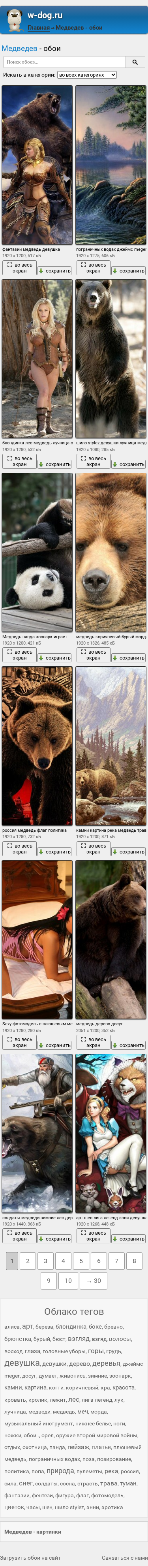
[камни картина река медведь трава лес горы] (110, 745)
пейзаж (78, 1447)
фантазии (17, 1495)
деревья (106, 1363)
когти (56, 1387)
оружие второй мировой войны (96, 1435)
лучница (15, 1411)
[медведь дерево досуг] (110, 939)
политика (16, 1471)
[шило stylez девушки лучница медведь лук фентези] (110, 358)
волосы (120, 1338)
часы (33, 1507)
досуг (29, 1375)
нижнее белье (93, 1423)
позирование (114, 1459)
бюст (59, 1339)
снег (26, 1483)
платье (101, 1447)
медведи (39, 1411)
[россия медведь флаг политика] (37, 745)
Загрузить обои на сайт (30, 1558)
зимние (97, 1375)
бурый (42, 1339)
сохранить (58, 271)
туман (128, 1483)
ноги (119, 1423)
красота (123, 1387)
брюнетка (17, 1338)
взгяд (99, 1339)
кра (105, 1387)
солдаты (46, 1483)
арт (27, 1326)
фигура (64, 1495)
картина (35, 1387)
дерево (79, 1363)
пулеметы (89, 1471)
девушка (22, 1363)
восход (13, 1351)
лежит (58, 1400)
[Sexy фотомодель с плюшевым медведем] (37, 939)
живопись (73, 1375)
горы (96, 1351)
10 (68, 1280)
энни (92, 1507)
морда (98, 1411)
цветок (14, 1507)
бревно (113, 1326)
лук (119, 1400)
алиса (12, 1326)
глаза (32, 1351)
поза (88, 1459)
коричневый (82, 1387)
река (111, 1471)
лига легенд (97, 1400)
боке (95, 1326)
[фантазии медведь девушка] (37, 164)
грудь (113, 1351)
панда (57, 1447)
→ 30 (93, 1280)
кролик (37, 1400)
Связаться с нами (125, 1558)
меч (82, 1411)
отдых (12, 1447)
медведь (64, 1411)
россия (130, 1471)
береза (44, 1326)
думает (48, 1375)
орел (47, 1435)
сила (10, 1483)
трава (109, 1483)
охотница (34, 1447)
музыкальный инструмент (38, 1423)
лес (73, 1399)
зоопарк (120, 1375)
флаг (82, 1495)
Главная (39, 27)
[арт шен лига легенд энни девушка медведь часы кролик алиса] (110, 1133)
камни (13, 1387)
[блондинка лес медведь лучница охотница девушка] (37, 358)
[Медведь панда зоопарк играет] (37, 552)
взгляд (79, 1338)
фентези (42, 1495)
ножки (12, 1435)
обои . (31, 1435)
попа (38, 1471)
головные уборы (64, 1351)
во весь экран (22, 268)
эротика (112, 1507)
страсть (87, 1483)
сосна (67, 1483)
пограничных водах (54, 1459)
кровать (15, 1400)
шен (47, 1507)
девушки (54, 1363)
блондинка (71, 1326)
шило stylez (69, 1507)
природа (60, 1470)
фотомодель (107, 1495)
